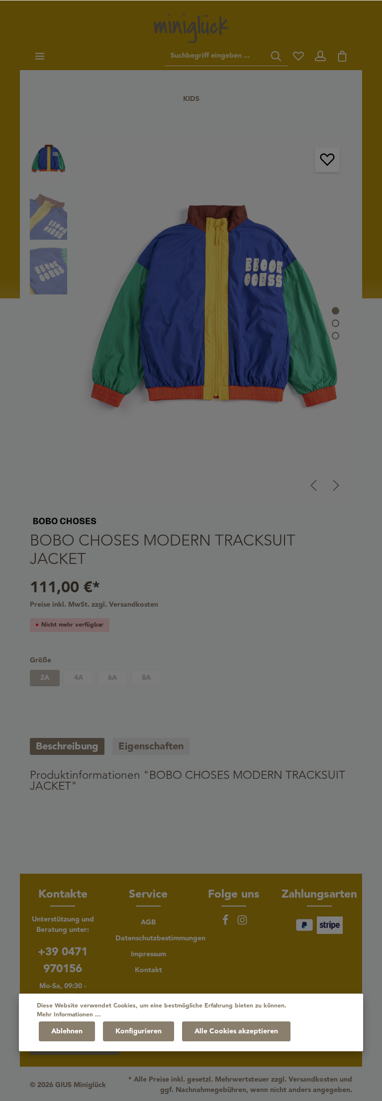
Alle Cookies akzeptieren (236, 1031)
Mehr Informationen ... (69, 1014)
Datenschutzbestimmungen (160, 938)
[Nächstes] (336, 485)
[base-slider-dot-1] (335, 310)
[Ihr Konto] (320, 56)
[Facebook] (226, 923)
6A (112, 677)
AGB (148, 922)
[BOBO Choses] (64, 520)
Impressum (148, 954)
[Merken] (327, 159)
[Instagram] (242, 923)
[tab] (67, 746)
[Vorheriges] (313, 485)
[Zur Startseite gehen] (191, 28)
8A (146, 677)
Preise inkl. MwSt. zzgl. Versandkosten (94, 604)
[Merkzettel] (298, 56)
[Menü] (40, 56)
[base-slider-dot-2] (335, 323)
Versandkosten (313, 1080)
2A (44, 677)
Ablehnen (67, 1031)
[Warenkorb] (342, 56)
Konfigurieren (138, 1031)
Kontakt (148, 970)
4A (78, 677)
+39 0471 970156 (63, 960)
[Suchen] (276, 56)
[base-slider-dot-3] (335, 335)
